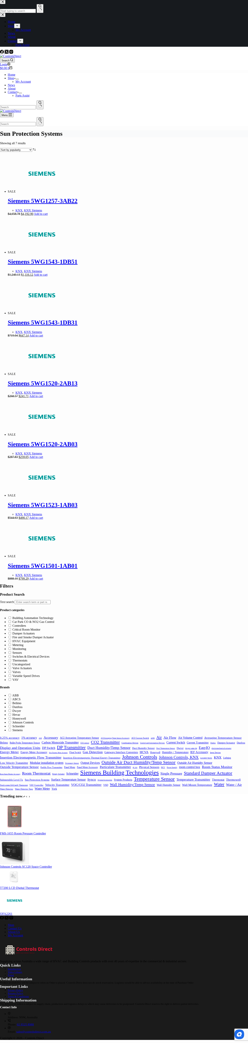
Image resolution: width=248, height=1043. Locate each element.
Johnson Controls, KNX (179, 757)
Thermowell (233, 779)
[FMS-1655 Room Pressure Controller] (14, 830)
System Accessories (105, 780)
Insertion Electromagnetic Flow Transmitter (30, 757)
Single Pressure (171, 773)
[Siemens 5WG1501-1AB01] (41, 556)
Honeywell (19, 718)
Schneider (18, 726)
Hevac (16, 714)
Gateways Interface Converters (121, 752)
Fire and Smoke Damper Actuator (33, 637)
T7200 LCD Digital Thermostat (19, 888)
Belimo (16, 703)
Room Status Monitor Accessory (10, 774)
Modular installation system (46, 762)
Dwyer (16, 710)
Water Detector (6, 789)
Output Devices (90, 763)
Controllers (19, 625)
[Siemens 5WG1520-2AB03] (41, 434)
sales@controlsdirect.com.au (33, 1031)
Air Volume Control (190, 737)
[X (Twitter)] (7, 52)
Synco (91, 779)
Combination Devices (129, 743)
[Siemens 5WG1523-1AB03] (41, 495)
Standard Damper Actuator (208, 773)
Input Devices (215, 752)
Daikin (213, 743)
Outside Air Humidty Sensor (194, 763)
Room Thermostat (36, 773)
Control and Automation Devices (152, 743)
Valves (16, 672)
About (12, 88)
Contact (12, 92)
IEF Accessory (199, 752)
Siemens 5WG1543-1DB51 (43, 261)
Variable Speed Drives (26, 676)
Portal (11, 975)
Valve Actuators (22, 668)
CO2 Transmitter (105, 742)
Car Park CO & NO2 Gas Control (33, 621)
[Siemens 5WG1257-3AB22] (41, 191)
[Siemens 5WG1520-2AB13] (41, 374)
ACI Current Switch (140, 738)
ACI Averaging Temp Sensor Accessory (115, 738)
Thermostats (19, 660)
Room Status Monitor (217, 767)
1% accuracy (29, 737)
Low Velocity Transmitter (14, 762)
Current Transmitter (198, 742)
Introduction (14, 969)
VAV (15, 679)
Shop (11, 78)
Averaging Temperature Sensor (223, 737)
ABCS (16, 699)
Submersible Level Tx (11, 779)
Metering (17, 645)
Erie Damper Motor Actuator (58, 753)
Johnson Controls (23, 722)
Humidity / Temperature (175, 752)
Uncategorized (21, 664)
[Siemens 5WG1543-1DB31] (41, 313)
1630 (40, 738)
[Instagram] (11, 52)
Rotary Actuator (58, 774)
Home (11, 74)
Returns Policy (15, 993)
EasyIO (204, 748)
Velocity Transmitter (57, 784)
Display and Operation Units (20, 748)
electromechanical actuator (221, 748)
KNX (19, 210)
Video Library (15, 972)
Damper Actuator (226, 742)
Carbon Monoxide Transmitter (60, 742)
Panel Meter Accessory (87, 767)
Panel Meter (69, 767)
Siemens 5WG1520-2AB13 (43, 383)
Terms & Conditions (18, 996)
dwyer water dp (191, 748)
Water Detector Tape (24, 789)
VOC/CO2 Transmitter (86, 785)
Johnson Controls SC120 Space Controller (26, 866)
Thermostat (218, 779)
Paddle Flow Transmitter (51, 767)
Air (159, 737)
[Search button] (40, 104)
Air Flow (170, 737)
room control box (189, 767)
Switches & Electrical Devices (30, 656)
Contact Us (15, 928)
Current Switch (175, 742)
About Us (14, 932)
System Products (123, 779)
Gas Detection (93, 752)
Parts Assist (22, 95)
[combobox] (18, 107)
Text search (7, 602)
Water (219, 784)
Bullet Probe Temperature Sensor (25, 742)
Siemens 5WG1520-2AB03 (43, 444)
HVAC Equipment (23, 641)
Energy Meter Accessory (34, 752)
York (54, 788)
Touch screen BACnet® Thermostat (14, 785)
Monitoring (19, 648)
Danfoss (17, 707)
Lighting (227, 757)
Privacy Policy (15, 990)
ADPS (153, 738)
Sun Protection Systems (37, 779)
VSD (105, 785)
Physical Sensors (149, 767)
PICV (163, 767)
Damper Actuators (23, 633)
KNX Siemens (33, 210)
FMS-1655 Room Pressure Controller (23, 833)
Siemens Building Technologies (119, 772)
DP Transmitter (71, 747)
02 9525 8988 (25, 1024)
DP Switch (48, 748)
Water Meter (42, 788)
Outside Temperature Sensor (19, 767)
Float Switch (75, 752)
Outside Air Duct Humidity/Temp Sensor (139, 762)
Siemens (17, 730)
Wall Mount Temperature (197, 784)
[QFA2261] (14, 910)
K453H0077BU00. (206, 758)
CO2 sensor (84, 743)
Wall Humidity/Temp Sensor (132, 784)
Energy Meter (9, 752)
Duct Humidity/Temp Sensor (108, 748)
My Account (23, 81)
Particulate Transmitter (115, 767)
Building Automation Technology (32, 618)
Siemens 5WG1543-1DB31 (43, 322)
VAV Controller (36, 785)
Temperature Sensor (154, 779)
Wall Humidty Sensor (168, 785)
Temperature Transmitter (193, 779)
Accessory (51, 737)
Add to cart (41, 213)
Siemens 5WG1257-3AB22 (43, 200)
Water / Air (234, 785)
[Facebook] (2, 52)
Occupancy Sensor (72, 763)
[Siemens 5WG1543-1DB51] (41, 252)
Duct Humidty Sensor (143, 748)
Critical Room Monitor (26, 629)
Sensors (17, 652)
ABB (15, 695)
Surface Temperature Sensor (68, 779)
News (11, 85)
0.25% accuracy (10, 737)
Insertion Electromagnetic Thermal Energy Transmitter (91, 757)
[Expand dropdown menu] (17, 79)
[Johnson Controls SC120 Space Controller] (14, 863)
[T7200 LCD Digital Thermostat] (14, 884)
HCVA (144, 752)
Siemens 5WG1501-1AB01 (43, 565)
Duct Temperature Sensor (165, 748)
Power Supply (172, 767)
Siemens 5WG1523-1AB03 (43, 504)
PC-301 (135, 767)
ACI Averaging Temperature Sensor (79, 737)
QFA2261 (6, 913)
